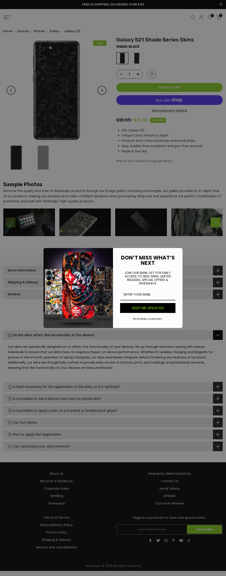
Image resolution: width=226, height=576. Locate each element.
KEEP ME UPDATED (148, 308)
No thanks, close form (147, 319)
